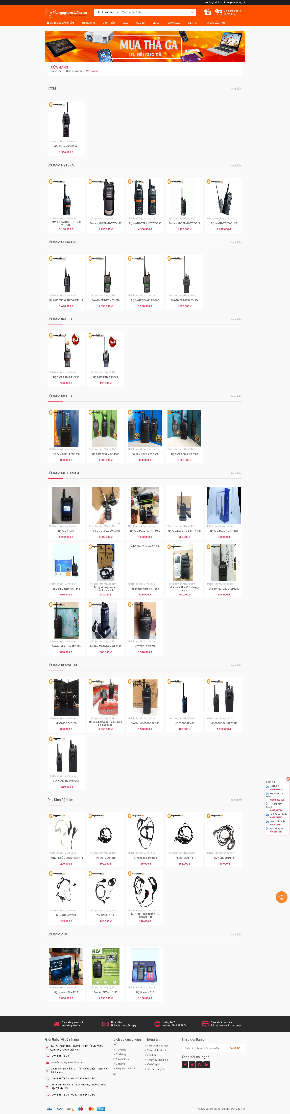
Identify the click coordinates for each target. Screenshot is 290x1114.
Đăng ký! (235, 1048)
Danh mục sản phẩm (61, 23)
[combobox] (106, 12)
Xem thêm (236, 88)
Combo (140, 23)
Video (156, 23)
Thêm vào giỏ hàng (66, 152)
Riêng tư (230, 1109)
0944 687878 (276, 789)
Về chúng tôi (153, 1064)
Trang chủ (88, 23)
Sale (125, 23)
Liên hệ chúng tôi (156, 1069)
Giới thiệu (109, 23)
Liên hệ (192, 23)
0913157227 (276, 831)
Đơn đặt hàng (122, 1059)
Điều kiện (240, 1109)
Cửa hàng (120, 1054)
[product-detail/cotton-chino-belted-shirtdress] (145, 46)
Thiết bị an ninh (74, 71)
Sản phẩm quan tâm (126, 1068)
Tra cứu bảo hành (215, 23)
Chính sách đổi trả (156, 1050)
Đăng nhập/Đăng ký (235, 2)
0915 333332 (276, 824)
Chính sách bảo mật (157, 1045)
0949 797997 (276, 817)
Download (173, 23)
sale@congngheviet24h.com (67, 1062)
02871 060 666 (277, 800)
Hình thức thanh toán (158, 1059)
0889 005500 (276, 810)
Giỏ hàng (120, 1063)
